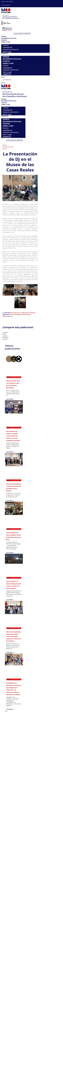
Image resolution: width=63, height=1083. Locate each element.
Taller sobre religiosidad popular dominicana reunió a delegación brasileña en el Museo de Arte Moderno (13, 636)
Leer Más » (10, 399)
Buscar (3, 77)
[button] (20, 332)
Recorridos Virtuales (12, 59)
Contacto (7, 74)
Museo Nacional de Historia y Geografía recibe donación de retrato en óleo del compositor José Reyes (13, 436)
